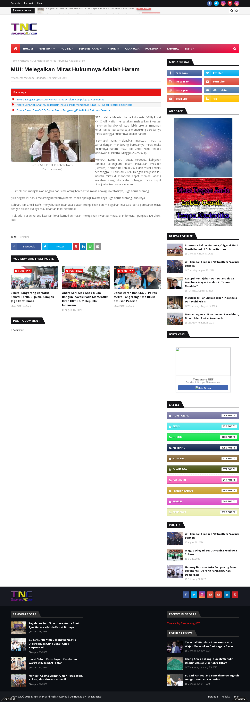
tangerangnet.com (23, 78)
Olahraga (200, 469)
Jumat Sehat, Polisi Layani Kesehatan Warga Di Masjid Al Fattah (53, 661)
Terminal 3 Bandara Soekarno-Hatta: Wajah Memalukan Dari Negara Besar (209, 644)
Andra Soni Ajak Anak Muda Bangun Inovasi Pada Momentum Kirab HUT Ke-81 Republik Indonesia (74, 104)
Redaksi (28, 3)
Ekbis (200, 426)
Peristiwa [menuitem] (45, 48)
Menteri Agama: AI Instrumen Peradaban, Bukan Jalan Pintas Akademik (212, 316)
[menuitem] (15, 48)
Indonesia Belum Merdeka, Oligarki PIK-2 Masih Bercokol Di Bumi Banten (211, 247)
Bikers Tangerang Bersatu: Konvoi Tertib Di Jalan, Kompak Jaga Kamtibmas (60, 99)
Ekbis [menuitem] (188, 48)
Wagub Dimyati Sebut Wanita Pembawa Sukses (211, 552)
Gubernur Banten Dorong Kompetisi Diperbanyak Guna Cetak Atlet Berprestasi (93, 10)
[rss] (221, 98)
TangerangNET (39, 696)
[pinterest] (230, 3)
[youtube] (221, 81)
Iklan (39, 3)
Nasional (200, 458)
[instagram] (223, 3)
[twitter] (216, 3)
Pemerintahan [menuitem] (89, 48)
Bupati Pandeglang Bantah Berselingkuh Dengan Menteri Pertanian (212, 677)
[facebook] (209, 3)
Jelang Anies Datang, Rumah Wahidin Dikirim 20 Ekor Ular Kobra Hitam (209, 661)
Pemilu (200, 501)
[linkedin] (227, 594)
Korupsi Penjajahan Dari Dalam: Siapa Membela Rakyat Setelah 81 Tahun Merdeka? (209, 282)
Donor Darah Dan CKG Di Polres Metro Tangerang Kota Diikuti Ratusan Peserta (63, 110)
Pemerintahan (200, 490)
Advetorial (200, 415)
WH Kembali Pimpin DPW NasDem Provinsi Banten (212, 264)
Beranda (15, 3)
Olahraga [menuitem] (132, 48)
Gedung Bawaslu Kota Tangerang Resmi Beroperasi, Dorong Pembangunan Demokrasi (211, 570)
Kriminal (200, 447)
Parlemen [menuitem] (152, 48)
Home (14, 60)
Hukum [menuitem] (28, 48)
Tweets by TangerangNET (183, 623)
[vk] (221, 90)
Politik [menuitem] (66, 48)
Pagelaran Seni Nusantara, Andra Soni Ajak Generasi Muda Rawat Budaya (54, 625)
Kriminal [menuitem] (173, 48)
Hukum (200, 437)
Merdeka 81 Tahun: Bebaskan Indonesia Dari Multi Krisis (211, 299)
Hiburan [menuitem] (113, 48)
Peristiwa (24, 60)
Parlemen (200, 480)
